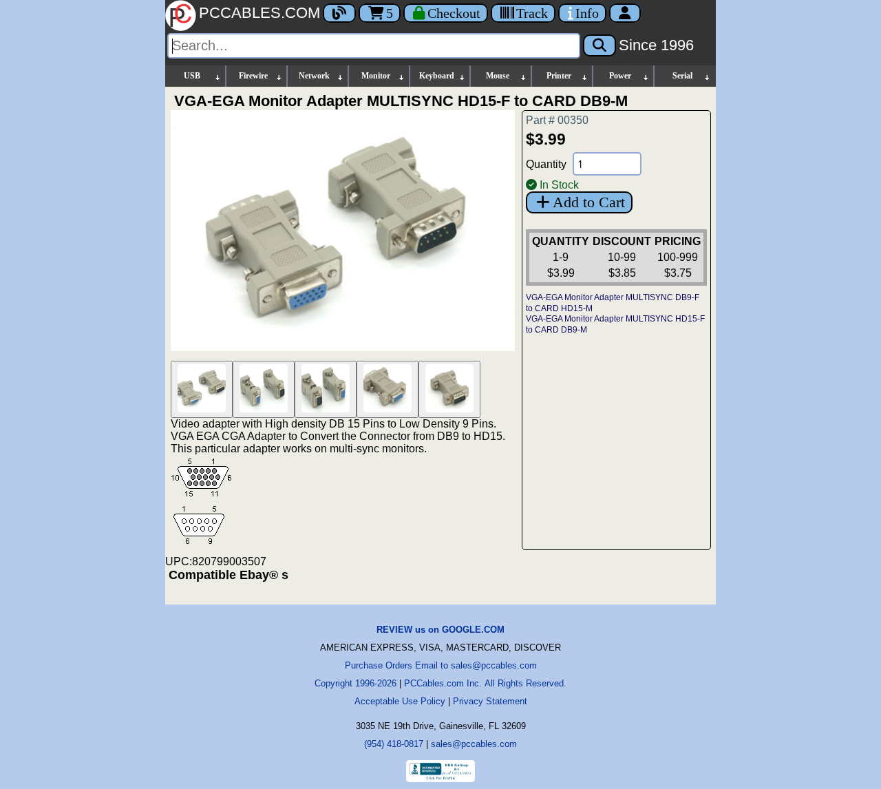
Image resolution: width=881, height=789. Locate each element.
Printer (558, 76)
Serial (682, 76)
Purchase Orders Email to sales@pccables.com (441, 665)
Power (620, 76)
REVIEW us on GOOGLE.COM (440, 629)
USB (192, 76)
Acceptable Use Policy (399, 701)
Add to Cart (589, 202)
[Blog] (339, 13)
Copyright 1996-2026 (355, 683)
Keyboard (436, 76)
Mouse (497, 76)
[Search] (599, 45)
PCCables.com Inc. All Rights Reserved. (485, 683)
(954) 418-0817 (393, 744)
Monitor (375, 76)
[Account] (625, 13)
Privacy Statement (490, 701)
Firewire (253, 76)
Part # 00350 (557, 120)
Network (314, 76)
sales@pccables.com (474, 744)
